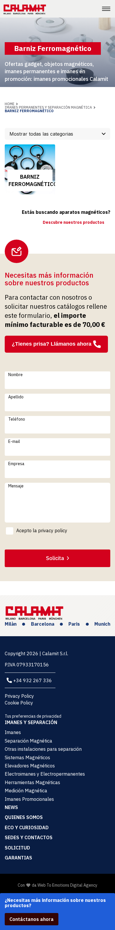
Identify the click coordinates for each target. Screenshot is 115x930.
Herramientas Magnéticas (32, 782)
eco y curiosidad (27, 827)
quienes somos (24, 817)
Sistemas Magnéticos (27, 757)
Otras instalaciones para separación (43, 749)
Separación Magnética (28, 741)
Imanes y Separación (31, 722)
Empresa (16, 463)
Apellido (16, 397)
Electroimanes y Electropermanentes (45, 774)
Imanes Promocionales (29, 799)
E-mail (14, 441)
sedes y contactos (28, 837)
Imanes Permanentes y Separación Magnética (48, 107)
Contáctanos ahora (31, 919)
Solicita (55, 558)
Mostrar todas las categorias (41, 134)
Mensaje (16, 486)
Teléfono (16, 419)
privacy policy (52, 530)
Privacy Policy (19, 696)
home (9, 104)
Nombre (15, 374)
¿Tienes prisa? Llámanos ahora (51, 344)
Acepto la (41, 530)
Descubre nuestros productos (73, 222)
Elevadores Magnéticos (30, 766)
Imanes (13, 732)
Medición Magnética (26, 791)
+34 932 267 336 (32, 680)
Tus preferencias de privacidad (33, 716)
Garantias (18, 858)
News (11, 807)
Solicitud (17, 848)
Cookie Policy (19, 703)
